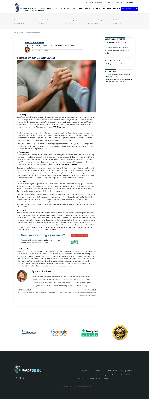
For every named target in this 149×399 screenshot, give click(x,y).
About (66, 9)
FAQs (103, 9)
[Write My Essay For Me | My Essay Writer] (29, 8)
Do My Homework (128, 371)
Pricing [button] (74, 9)
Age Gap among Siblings (95, 20)
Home (49, 9)
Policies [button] (95, 9)
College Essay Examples (34, 42)
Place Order (84, 9)
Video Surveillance (118, 20)
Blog (109, 9)
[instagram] (24, 378)
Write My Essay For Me (130, 9)
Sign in (3, 395)
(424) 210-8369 (117, 2)
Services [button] (57, 9)
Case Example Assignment (46, 20)
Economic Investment (20, 20)
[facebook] (16, 378)
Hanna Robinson (40, 48)
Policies (116, 371)
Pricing (97, 371)
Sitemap (132, 375)
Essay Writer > (19, 32)
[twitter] (20, 378)
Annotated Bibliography (70, 20)
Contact (116, 9)
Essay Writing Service (33, 32)
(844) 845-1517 (98, 2)
